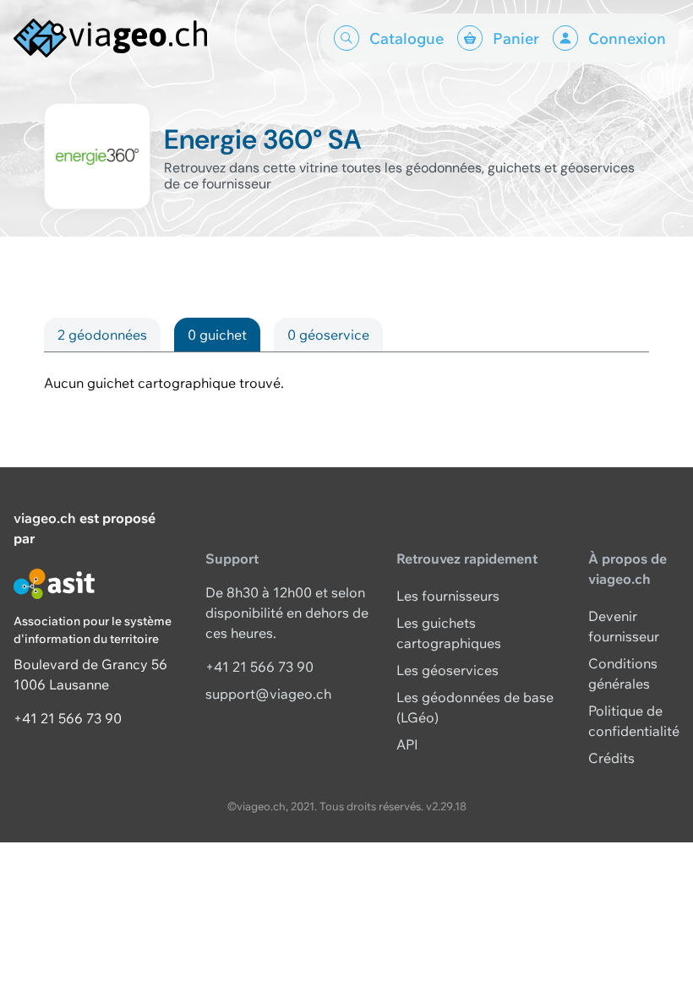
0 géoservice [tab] (328, 334)
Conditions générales (623, 673)
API (407, 744)
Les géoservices (447, 670)
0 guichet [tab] (217, 334)
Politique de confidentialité (633, 720)
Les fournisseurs (447, 595)
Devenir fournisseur (623, 626)
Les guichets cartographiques (448, 632)
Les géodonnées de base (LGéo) (475, 707)
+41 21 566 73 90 (68, 718)
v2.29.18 (446, 806)
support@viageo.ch (268, 693)
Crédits (611, 757)
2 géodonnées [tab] (102, 334)
